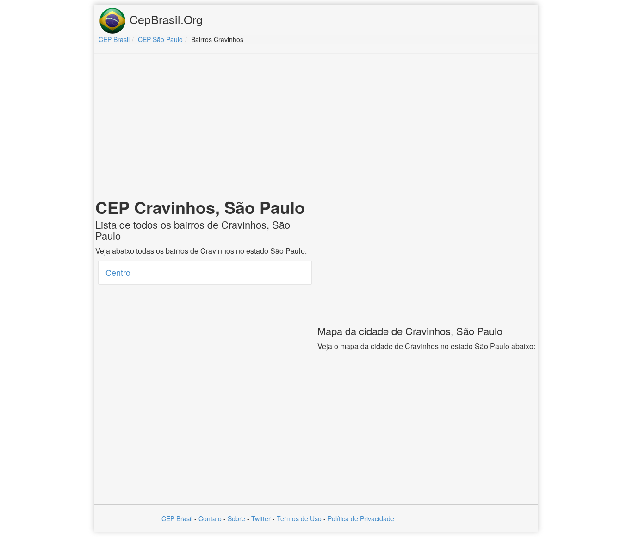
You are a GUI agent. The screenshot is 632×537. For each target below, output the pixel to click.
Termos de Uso (299, 518)
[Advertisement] (316, 128)
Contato (210, 518)
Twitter (261, 518)
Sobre (236, 518)
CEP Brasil (176, 518)
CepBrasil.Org (164, 19)
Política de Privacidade (361, 518)
